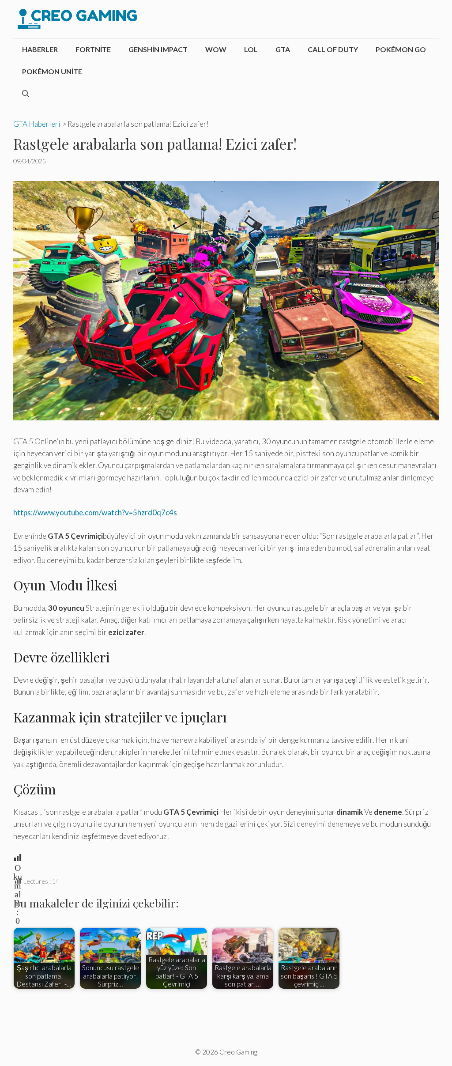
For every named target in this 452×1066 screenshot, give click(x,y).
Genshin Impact (158, 49)
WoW (215, 49)
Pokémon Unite (52, 71)
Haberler (40, 49)
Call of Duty (333, 49)
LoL (251, 49)
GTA (282, 49)
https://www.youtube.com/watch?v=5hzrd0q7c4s (95, 512)
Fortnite (93, 49)
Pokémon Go (401, 49)
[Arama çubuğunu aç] (25, 94)
